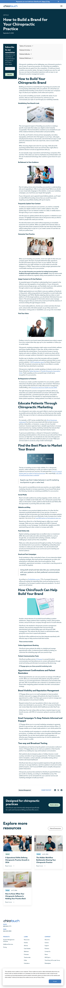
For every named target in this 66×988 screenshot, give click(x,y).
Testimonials (27, 957)
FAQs (25, 960)
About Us (47, 939)
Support (47, 945)
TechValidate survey (34, 579)
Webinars (26, 951)
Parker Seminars (34, 371)
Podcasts (26, 954)
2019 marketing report (38, 362)
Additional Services (8, 944)
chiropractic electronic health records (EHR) (44, 387)
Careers (47, 942)
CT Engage (39, 659)
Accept (55, 981)
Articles (26, 942)
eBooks (26, 945)
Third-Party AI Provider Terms (52, 960)
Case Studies (27, 948)
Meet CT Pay (46, 1)
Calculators (27, 963)
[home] (10, 6)
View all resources (55, 828)
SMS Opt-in (47, 957)
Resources (26, 939)
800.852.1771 (7, 926)
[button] (61, 6)
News (46, 954)
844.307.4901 (7, 931)
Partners (47, 948)
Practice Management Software (8, 940)
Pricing (5, 947)
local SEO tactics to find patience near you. (48, 518)
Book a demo (54, 805)
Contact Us (47, 951)
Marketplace (48, 963)
